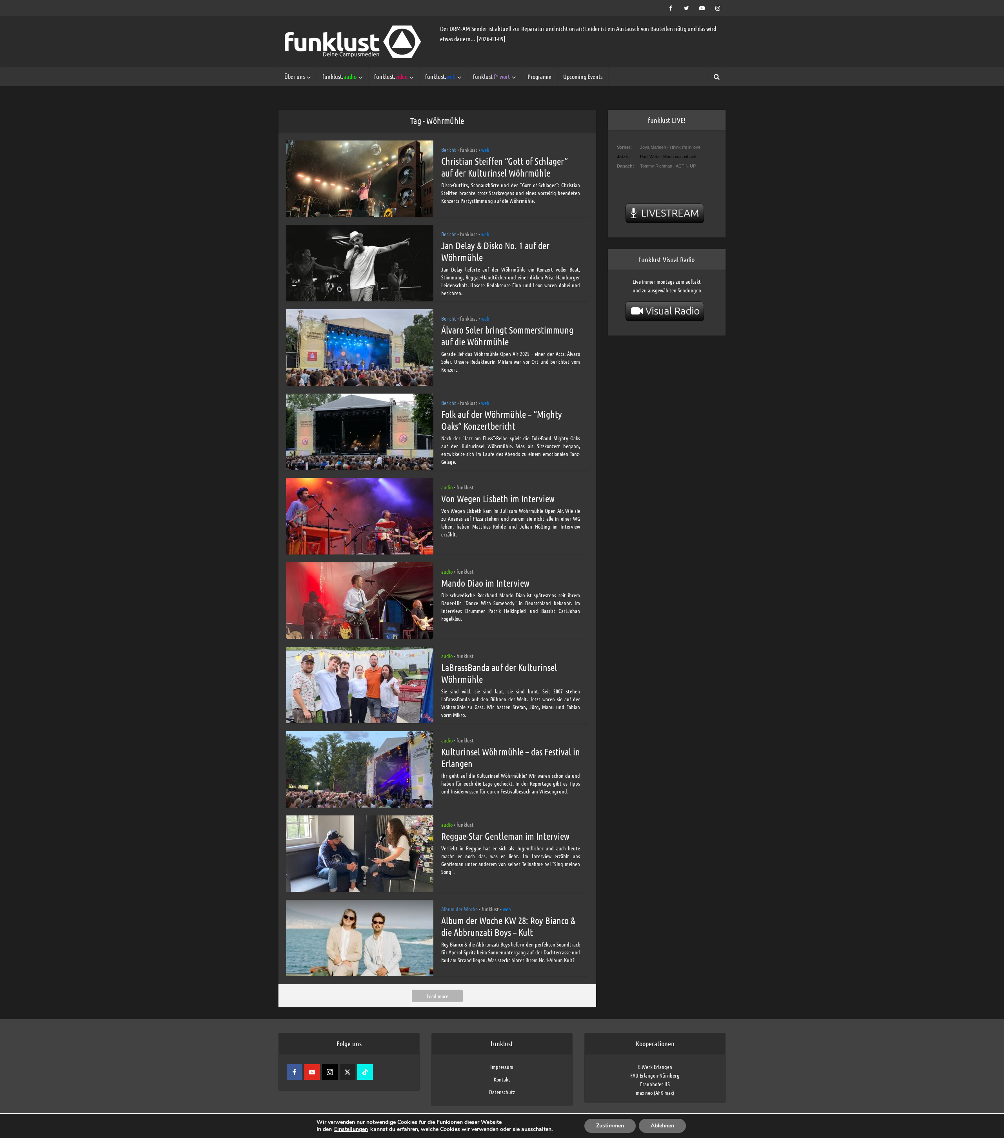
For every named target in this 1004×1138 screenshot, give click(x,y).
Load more (437, 995)
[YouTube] (312, 1072)
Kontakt (502, 1079)
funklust (491, 76)
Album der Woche (459, 908)
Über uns (294, 76)
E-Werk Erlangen (655, 1066)
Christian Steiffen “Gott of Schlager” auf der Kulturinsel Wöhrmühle (504, 167)
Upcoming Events (582, 76)
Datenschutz (502, 1091)
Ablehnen (662, 1125)
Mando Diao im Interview (485, 583)
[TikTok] (365, 1072)
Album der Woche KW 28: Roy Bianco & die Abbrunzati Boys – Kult (508, 926)
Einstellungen (351, 1129)
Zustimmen (610, 1125)
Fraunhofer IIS (655, 1083)
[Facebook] (294, 1072)
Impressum (501, 1066)
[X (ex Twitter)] (347, 1072)
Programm (539, 76)
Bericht (448, 149)
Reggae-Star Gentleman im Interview (505, 836)
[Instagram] (330, 1072)
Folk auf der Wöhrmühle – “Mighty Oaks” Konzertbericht (501, 420)
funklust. (339, 76)
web (485, 149)
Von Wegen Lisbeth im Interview (498, 498)
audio (447, 487)
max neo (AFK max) (655, 1092)
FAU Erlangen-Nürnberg (655, 1075)
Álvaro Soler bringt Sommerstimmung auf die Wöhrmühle (507, 335)
